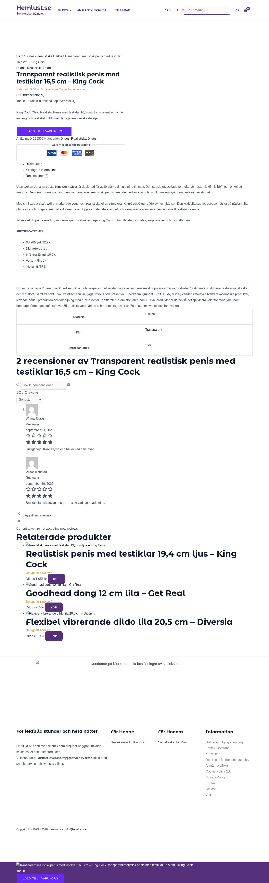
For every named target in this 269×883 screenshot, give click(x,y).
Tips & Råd (122, 10)
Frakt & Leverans (217, 748)
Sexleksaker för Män (172, 742)
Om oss (211, 789)
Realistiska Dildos (49, 56)
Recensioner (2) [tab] (37, 175)
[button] (69, 10)
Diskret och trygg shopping (224, 742)
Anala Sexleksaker (91, 10)
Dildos (63, 10)
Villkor (210, 795)
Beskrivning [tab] (34, 164)
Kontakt (211, 783)
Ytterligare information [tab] (41, 170)
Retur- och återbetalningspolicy (227, 759)
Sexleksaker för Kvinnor (127, 742)
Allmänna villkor (217, 765)
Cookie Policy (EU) (219, 771)
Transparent (153, 329)
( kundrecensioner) (30, 95)
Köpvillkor (213, 754)
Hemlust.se (33, 7)
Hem (19, 56)
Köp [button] (56, 578)
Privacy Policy (215, 777)
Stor (148, 345)
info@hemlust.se (75, 829)
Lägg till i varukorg (44, 131)
